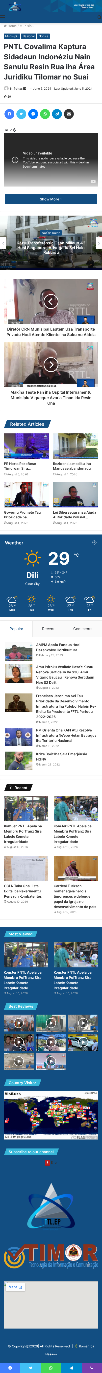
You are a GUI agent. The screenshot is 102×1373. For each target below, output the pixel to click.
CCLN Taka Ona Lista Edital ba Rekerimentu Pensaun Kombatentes (23, 891)
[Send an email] (24, 88)
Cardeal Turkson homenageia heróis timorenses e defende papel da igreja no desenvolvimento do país (75, 896)
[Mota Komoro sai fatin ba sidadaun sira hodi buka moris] (19, 1061)
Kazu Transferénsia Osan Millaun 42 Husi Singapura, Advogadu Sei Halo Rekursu (51, 247)
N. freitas (16, 88)
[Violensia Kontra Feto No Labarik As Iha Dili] (51, 1023)
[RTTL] (51, 6)
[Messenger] (33, 114)
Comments (82, 628)
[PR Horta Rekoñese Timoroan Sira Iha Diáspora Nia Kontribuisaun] (26, 446)
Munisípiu (27, 26)
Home (12, 26)
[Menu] (2, 17)
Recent (48, 628)
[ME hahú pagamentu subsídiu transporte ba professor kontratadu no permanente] (51, 1042)
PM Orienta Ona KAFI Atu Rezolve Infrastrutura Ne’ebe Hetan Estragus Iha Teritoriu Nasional (66, 735)
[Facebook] (9, 114)
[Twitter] (21, 114)
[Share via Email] (69, 114)
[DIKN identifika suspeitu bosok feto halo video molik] (83, 1023)
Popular (16, 628)
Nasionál (29, 36)
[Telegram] (57, 114)
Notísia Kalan (51, 232)
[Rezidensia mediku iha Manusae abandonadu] (75, 446)
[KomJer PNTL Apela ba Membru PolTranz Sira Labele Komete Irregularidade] (26, 808)
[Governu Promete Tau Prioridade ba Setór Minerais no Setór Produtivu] (26, 494)
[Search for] (99, 17)
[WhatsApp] (45, 114)
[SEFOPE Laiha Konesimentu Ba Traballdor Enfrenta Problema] (19, 1042)
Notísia (43, 36)
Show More (50, 199)
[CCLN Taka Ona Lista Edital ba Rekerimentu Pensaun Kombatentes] (26, 868)
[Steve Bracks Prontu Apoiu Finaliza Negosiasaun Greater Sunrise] (19, 1023)
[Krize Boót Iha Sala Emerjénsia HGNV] (18, 761)
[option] (51, 243)
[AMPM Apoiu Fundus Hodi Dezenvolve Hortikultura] (18, 651)
